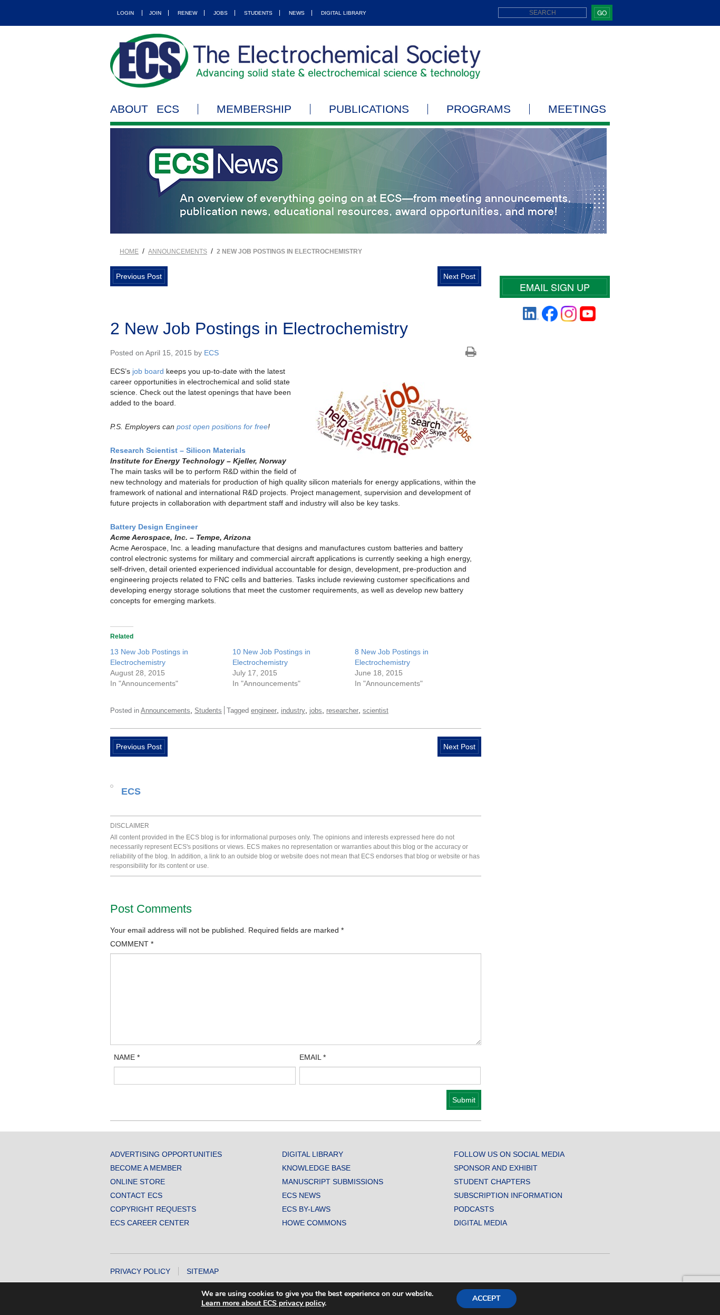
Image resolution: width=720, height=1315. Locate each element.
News (297, 13)
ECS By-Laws (306, 1209)
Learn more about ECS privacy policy (263, 1303)
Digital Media (480, 1223)
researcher (342, 710)
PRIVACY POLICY (140, 1271)
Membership (254, 109)
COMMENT (131, 944)
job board (148, 371)
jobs (315, 710)
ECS (211, 353)
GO (602, 12)
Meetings (577, 109)
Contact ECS (136, 1195)
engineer (264, 710)
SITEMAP (203, 1271)
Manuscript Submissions (332, 1181)
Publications (369, 109)
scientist (375, 710)
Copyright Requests (153, 1209)
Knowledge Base (316, 1168)
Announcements (177, 251)
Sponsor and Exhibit (496, 1168)
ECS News (301, 1195)
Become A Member (146, 1168)
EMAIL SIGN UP (555, 287)
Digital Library (343, 13)
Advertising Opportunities (166, 1154)
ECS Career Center (149, 1223)
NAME (127, 1057)
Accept (486, 1298)
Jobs (220, 13)
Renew (187, 13)
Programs (478, 109)
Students (258, 13)
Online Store (137, 1181)
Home (129, 251)
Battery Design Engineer (154, 527)
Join (155, 13)
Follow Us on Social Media (509, 1154)
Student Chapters (492, 1181)
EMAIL (312, 1057)
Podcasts (474, 1209)
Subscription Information (508, 1195)
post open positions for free (222, 426)
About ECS (144, 109)
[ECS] (295, 61)
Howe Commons (314, 1223)
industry (293, 710)
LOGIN (125, 13)
